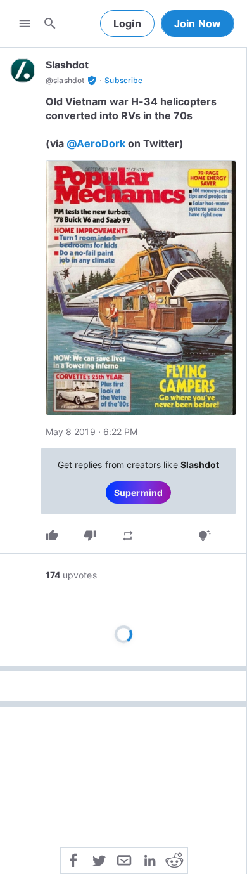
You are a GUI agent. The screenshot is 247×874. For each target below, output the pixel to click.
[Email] (124, 859)
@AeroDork (95, 143)
